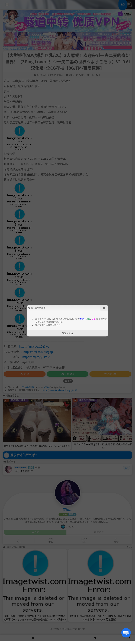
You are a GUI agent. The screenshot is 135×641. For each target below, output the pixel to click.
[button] (126, 632)
